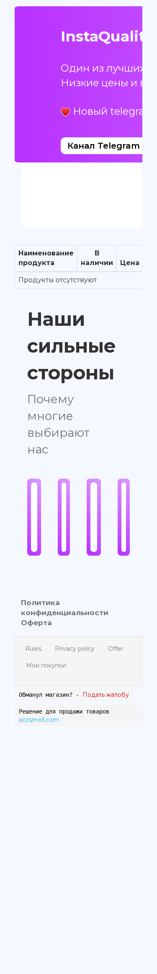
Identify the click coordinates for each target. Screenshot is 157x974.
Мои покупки (46, 665)
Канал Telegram (103, 146)
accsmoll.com (39, 720)
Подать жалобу (105, 694)
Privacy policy (75, 648)
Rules (33, 648)
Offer (115, 648)
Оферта (36, 622)
